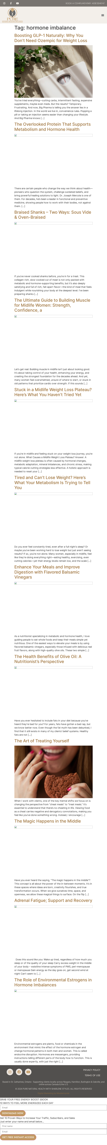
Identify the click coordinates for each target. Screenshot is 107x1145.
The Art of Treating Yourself (41, 740)
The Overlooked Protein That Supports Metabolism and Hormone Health (52, 127)
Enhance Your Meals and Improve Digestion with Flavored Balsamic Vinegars (47, 572)
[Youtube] (17, 3)
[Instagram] (4, 3)
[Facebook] (19, 1072)
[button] (103, 15)
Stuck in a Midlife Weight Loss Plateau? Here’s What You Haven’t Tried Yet (53, 392)
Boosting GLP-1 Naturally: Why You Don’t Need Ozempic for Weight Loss (50, 38)
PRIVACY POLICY (91, 1070)
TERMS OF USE (92, 1075)
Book (69, 3)
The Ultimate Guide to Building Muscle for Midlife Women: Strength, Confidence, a (52, 305)
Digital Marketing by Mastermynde (53, 1093)
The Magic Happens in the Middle (47, 821)
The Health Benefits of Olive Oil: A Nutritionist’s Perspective (47, 659)
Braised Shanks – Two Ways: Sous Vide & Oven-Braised (52, 215)
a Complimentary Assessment (88, 3)
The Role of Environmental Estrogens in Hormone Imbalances (53, 982)
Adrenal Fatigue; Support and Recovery (53, 900)
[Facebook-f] (11, 3)
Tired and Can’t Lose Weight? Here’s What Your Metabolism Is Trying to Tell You (52, 482)
